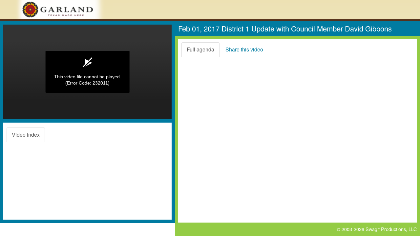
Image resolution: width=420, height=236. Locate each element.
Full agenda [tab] (200, 49)
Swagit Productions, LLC (391, 229)
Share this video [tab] (244, 49)
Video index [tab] (26, 134)
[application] (87, 72)
